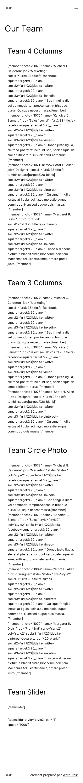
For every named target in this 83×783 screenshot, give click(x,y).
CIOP (8, 8)
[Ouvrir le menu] (76, 8)
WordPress (70, 775)
